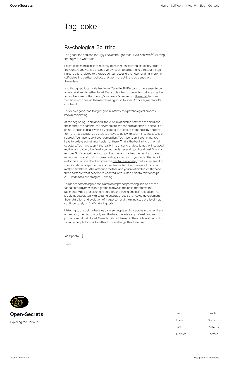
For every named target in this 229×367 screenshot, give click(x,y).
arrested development (146, 195)
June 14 (67, 244)
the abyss (141, 96)
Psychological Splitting (90, 47)
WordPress (213, 357)
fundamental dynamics (78, 188)
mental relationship (125, 161)
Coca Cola (112, 92)
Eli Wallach (138, 55)
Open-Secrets (21, 5)
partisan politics (93, 77)
